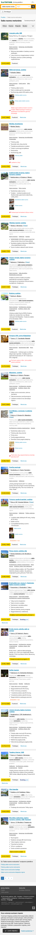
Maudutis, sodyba (15, 373)
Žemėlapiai (22, 888)
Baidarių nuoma (13, 48)
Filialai (25, 225)
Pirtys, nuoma (22, 188)
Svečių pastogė (14, 467)
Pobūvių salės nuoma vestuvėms (10, 867)
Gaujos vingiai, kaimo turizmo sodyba (19, 258)
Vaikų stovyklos (23, 273)
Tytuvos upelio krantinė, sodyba (20, 499)
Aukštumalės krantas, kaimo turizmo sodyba (19, 173)
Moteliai (21, 683)
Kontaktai (19, 896)
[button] (33, 26)
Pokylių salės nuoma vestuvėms (10, 864)
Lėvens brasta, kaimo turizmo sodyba (20, 711)
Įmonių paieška (17, 2)
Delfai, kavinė (14, 670)
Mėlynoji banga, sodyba (17, 70)
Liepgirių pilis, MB (15, 33)
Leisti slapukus (12, 931)
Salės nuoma (17, 528)
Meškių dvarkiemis (16, 124)
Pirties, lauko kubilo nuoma (22, 101)
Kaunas (11, 26)
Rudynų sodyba (14, 293)
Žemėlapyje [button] (7, 11)
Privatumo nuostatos (29, 896)
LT (32, 2)
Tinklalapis (15, 166)
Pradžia (3, 890)
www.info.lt (4, 902)
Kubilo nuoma (18, 534)
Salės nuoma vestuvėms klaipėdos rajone (13, 872)
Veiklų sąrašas (5, 892)
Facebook (15, 63)
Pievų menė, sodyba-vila (18, 551)
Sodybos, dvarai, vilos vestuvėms (23, 566)
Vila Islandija (13, 789)
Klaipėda (17, 26)
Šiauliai (25, 26)
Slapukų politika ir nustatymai (9, 898)
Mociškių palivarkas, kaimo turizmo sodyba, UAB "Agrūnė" (20, 819)
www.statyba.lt (28, 902)
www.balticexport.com (16, 904)
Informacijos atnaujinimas (25, 898)
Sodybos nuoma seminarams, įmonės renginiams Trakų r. (22, 615)
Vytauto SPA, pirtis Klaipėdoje (20, 336)
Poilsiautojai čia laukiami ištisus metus (22, 212)
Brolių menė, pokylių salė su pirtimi (19, 630)
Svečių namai (22, 83)
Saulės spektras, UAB (10, 896)
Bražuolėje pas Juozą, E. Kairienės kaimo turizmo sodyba (21, 584)
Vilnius (5, 26)
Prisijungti (9, 900)
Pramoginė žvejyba (24, 596)
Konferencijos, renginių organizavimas (19, 428)
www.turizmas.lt (20, 902)
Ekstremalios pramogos (15, 275)
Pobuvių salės (18, 155)
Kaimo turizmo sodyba (16, 851)
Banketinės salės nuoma (21, 199)
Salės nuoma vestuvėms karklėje (10, 869)
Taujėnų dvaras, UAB (16, 752)
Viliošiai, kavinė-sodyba (17, 223)
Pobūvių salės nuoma (20, 95)
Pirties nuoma (18, 205)
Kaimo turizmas (13, 47)
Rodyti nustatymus (26, 931)
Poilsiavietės (12, 139)
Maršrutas (23, 117)
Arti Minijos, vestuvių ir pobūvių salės (20, 412)
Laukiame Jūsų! (15, 162)
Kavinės (27, 236)
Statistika (3, 900)
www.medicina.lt (5, 904)
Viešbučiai (21, 236)
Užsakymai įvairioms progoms (19, 659)
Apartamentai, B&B (24, 347)
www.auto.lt (11, 902)
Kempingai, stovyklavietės (26, 47)
